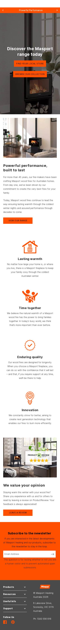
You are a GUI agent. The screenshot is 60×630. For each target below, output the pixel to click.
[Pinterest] (13, 621)
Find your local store (30, 63)
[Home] (45, 586)
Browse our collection (30, 74)
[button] (15, 588)
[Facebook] (5, 621)
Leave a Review (18, 512)
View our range (18, 220)
